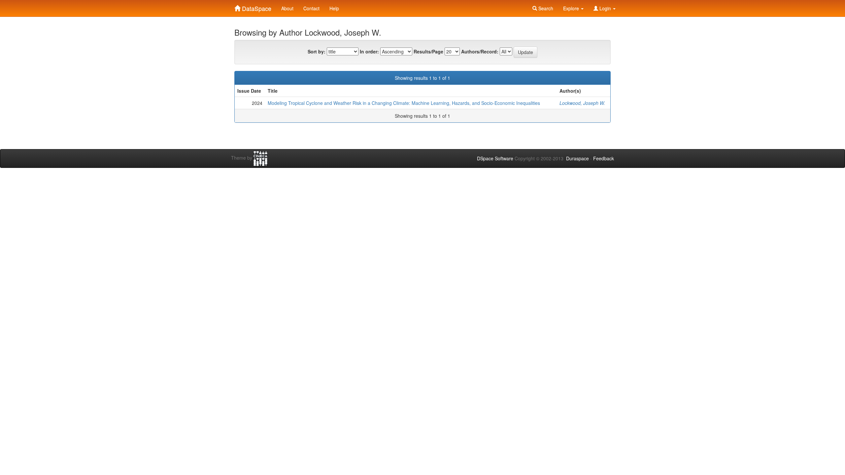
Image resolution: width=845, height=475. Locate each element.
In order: (369, 51)
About (287, 8)
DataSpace (255, 7)
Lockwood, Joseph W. (582, 103)
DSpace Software (495, 158)
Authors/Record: (479, 51)
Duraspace (577, 158)
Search (545, 8)
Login (605, 8)
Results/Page (428, 51)
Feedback (603, 158)
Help (334, 8)
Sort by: (316, 51)
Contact (311, 8)
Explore (571, 8)
